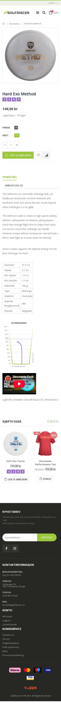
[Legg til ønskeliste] (38, 155)
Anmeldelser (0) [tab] (14, 185)
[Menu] (37, 12)
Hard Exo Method (19, 94)
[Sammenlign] (46, 155)
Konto (52, 3)
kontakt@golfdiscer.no (13, 604)
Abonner (46, 537)
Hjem (3, 24)
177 (16, 135)
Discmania (14, 23)
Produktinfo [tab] (9, 177)
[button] (48, 421)
